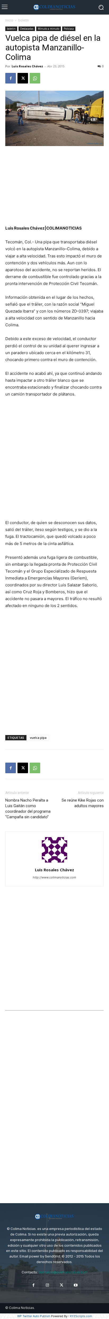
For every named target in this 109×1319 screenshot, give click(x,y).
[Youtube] (75, 1285)
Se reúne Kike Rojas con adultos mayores (83, 803)
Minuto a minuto (48, 28)
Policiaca (69, 28)
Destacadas (26, 28)
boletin (23, 20)
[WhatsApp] (35, 78)
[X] (22, 78)
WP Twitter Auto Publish (33, 1316)
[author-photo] (54, 862)
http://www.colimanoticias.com (54, 877)
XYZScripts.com (81, 1316)
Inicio (9, 20)
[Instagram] (47, 1285)
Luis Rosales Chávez (27, 66)
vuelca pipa (38, 738)
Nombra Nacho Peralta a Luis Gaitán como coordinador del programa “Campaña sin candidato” (28, 808)
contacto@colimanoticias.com (63, 1272)
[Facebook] (10, 78)
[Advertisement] (54, 186)
